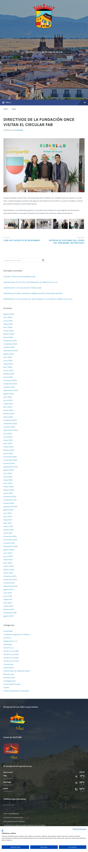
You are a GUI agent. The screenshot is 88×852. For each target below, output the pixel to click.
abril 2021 (7, 523)
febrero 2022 (8, 490)
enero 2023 (8, 453)
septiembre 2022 (10, 467)
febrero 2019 (8, 609)
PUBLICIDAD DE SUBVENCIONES (16, 671)
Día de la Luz (8, 648)
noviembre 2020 (10, 540)
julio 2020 (7, 553)
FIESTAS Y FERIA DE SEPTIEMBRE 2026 (19, 277)
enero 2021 (7, 533)
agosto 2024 (8, 394)
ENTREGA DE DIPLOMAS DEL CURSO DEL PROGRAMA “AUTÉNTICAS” (66, 241)
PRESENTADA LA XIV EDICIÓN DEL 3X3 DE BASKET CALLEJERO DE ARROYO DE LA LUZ (37, 299)
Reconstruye (8, 674)
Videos (6, 687)
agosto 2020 (8, 550)
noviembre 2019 (10, 579)
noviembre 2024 (10, 384)
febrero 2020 (8, 569)
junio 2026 (7, 321)
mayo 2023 (8, 440)
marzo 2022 (8, 487)
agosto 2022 (8, 470)
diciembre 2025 (10, 340)
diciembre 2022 (10, 457)
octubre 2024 (9, 387)
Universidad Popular (11, 684)
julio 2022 (7, 473)
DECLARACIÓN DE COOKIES (14, 821)
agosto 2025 (8, 354)
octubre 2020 (9, 543)
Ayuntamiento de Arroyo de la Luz (44, 52)
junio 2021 (7, 516)
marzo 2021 (8, 526)
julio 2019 (7, 593)
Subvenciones (9, 677)
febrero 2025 (8, 374)
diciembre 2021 (9, 496)
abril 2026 (7, 327)
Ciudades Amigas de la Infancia (16, 634)
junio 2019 (7, 596)
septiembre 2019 (10, 586)
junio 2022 (7, 477)
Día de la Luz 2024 (11, 658)
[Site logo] (44, 29)
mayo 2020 (8, 560)
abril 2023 (7, 443)
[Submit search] (43, 260)
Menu (8, 102)
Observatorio (8, 668)
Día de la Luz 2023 (11, 654)
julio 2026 (7, 317)
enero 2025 (8, 377)
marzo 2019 (8, 606)
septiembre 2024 (10, 390)
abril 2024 (7, 407)
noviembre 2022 (10, 460)
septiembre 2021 (10, 506)
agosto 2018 (8, 616)
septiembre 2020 (10, 546)
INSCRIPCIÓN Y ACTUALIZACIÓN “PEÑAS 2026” (22, 288)
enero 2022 (8, 493)
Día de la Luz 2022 (11, 651)
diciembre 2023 (10, 420)
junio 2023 (7, 437)
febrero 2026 (8, 334)
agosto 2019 (8, 589)
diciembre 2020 (10, 536)
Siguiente (80, 237)
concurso (7, 638)
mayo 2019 (7, 599)
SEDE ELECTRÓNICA (11, 814)
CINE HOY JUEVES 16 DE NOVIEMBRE (21, 240)
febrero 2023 (8, 450)
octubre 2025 (9, 347)
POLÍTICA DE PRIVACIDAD (13, 818)
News (14, 109)
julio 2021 (7, 513)
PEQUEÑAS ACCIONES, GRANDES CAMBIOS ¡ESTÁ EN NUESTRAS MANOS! (32, 293)
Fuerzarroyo (8, 664)
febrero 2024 (8, 413)
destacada (7, 644)
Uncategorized (9, 681)
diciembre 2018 (9, 613)
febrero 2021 (8, 530)
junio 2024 (7, 400)
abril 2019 (7, 603)
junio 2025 (7, 360)
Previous (6, 237)
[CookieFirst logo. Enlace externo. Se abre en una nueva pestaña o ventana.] (2, 831)
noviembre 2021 (10, 500)
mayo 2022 (8, 480)
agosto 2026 (8, 314)
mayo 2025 (8, 364)
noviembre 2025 (10, 344)
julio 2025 (7, 357)
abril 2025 (7, 367)
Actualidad (18, 130)
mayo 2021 (7, 520)
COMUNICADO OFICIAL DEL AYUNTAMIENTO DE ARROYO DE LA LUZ (30, 282)
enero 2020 (8, 573)
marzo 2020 (8, 566)
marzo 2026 (8, 331)
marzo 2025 (8, 370)
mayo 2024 (8, 404)
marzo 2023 (8, 447)
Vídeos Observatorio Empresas (16, 691)
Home (5, 109)
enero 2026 (8, 337)
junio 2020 (8, 556)
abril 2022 (7, 483)
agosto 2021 (8, 510)
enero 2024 (8, 417)
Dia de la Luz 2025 (11, 661)
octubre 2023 (9, 427)
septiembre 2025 (10, 350)
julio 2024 (7, 397)
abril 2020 (7, 563)
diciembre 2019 (9, 576)
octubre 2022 (9, 463)
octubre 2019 (8, 583)
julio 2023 (7, 433)
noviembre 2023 (10, 423)
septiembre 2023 (10, 430)
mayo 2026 (8, 324)
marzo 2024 (8, 410)
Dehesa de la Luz (10, 641)
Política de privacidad (79, 829)
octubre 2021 (8, 503)
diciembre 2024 (10, 380)
